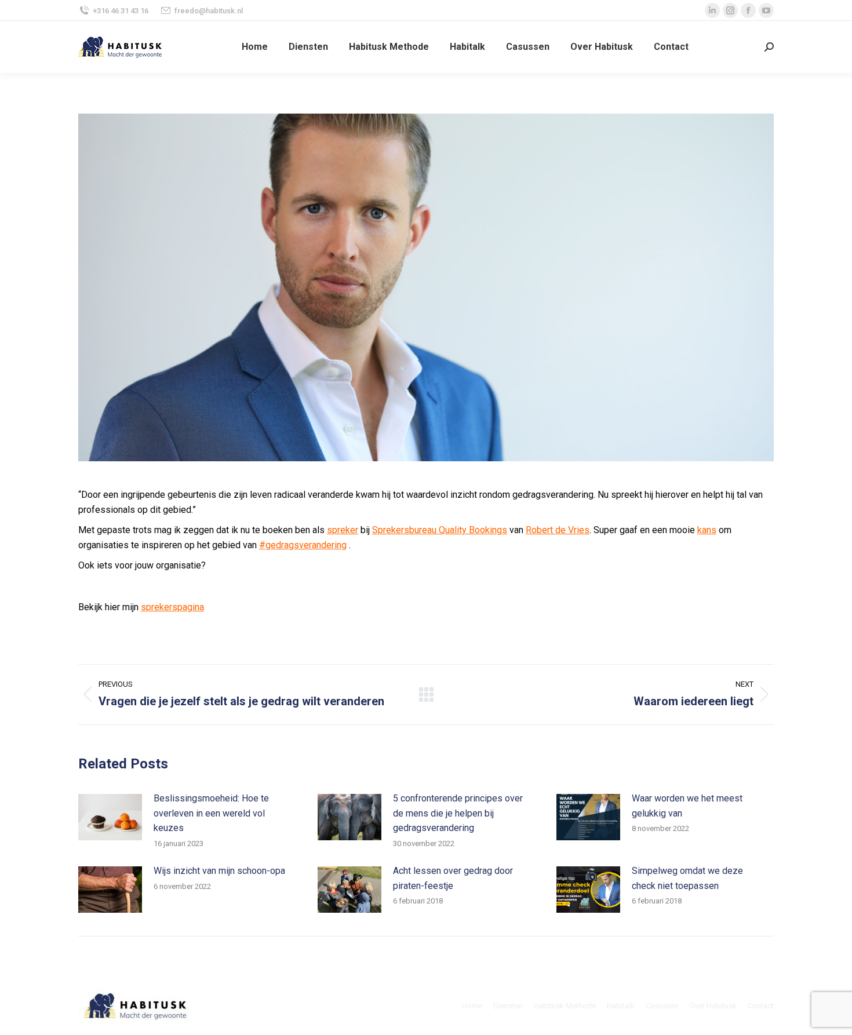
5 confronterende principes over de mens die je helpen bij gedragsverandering (458, 813)
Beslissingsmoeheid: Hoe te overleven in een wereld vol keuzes (211, 813)
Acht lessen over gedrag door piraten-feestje (453, 878)
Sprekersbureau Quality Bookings (439, 529)
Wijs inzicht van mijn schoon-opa (219, 870)
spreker (342, 529)
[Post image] (110, 817)
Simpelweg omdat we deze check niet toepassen (687, 878)
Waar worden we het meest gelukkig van (687, 806)
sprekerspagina (172, 607)
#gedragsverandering (303, 545)
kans (706, 529)
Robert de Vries (557, 529)
